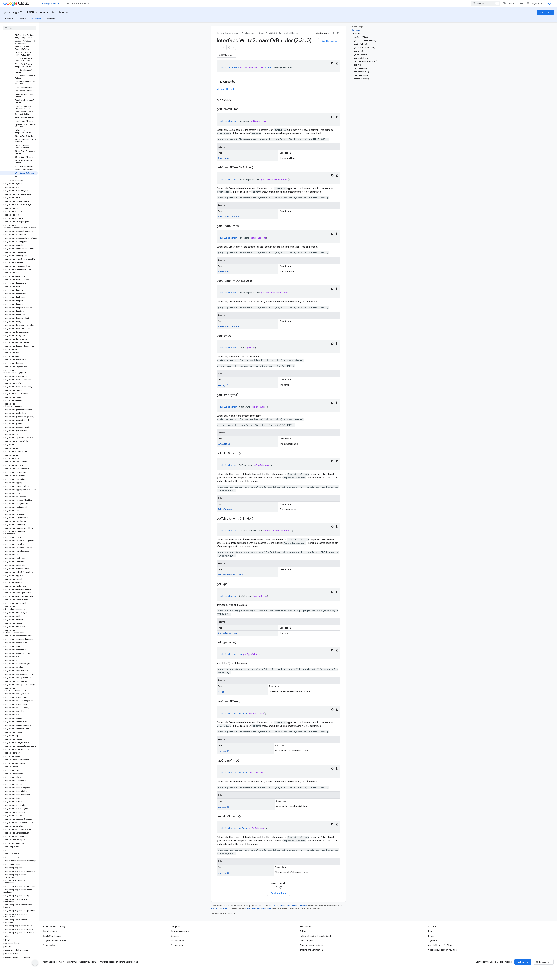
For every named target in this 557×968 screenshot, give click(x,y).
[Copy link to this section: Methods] (235, 100)
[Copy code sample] (337, 63)
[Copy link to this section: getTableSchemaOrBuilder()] (256, 519)
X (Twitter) (433, 940)
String (221, 385)
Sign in (550, 3)
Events (431, 936)
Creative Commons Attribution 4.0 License (289, 905)
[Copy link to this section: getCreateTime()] (242, 226)
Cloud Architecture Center (312, 945)
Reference (36, 18)
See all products (50, 931)
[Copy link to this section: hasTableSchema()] (244, 816)
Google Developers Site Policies (257, 908)
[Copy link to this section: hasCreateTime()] (242, 761)
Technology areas (47, 3)
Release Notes (177, 940)
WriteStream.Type (227, 633)
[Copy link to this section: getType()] (232, 584)
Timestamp (223, 158)
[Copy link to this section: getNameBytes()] (241, 395)
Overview (8, 18)
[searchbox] (19, 28)
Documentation (231, 33)
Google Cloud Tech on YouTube (442, 950)
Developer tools (248, 33)
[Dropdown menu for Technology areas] (59, 3)
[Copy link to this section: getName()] (234, 336)
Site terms (72, 962)
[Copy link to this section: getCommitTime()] (243, 109)
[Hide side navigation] (35, 963)
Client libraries (59, 12)
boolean (222, 751)
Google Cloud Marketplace (54, 940)
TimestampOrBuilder (229, 216)
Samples (51, 18)
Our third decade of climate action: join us (119, 962)
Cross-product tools (76, 3)
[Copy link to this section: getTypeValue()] (239, 642)
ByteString (224, 443)
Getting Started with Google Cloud (315, 936)
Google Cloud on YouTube (440, 945)
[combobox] (485, 3)
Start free (545, 12)
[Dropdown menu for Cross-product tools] (89, 3)
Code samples (306, 940)
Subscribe (523, 962)
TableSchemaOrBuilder (230, 574)
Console (511, 3)
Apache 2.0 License (219, 908)
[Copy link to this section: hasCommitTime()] (243, 701)
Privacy (61, 962)
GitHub (303, 931)
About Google (49, 962)
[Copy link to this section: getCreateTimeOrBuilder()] (255, 281)
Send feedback (329, 41)
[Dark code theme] (332, 63)
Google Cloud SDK (21, 12)
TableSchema (225, 509)
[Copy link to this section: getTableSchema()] (244, 453)
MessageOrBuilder (226, 89)
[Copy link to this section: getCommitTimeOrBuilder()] (256, 167)
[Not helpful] (338, 33)
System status (178, 945)
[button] (19, 176)
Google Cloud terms (88, 962)
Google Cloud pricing (52, 936)
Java (42, 12)
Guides (22, 18)
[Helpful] (334, 33)
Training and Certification (311, 950)
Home (219, 33)
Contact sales (49, 945)
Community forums (180, 931)
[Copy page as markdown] (229, 47)
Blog (430, 931)
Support (175, 936)
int (219, 692)
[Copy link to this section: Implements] (238, 82)
